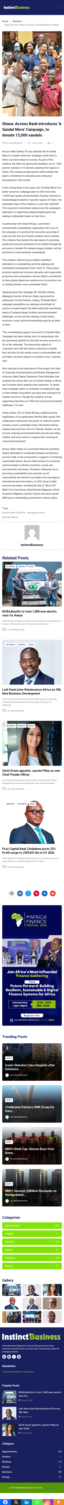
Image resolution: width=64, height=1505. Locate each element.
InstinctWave (49, 1488)
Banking (10, 804)
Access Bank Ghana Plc (13, 512)
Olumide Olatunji (10, 517)
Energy (21, 566)
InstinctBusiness (15, 143)
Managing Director (36, 512)
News (31, 566)
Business (17, 21)
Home (5, 21)
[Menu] (58, 7)
